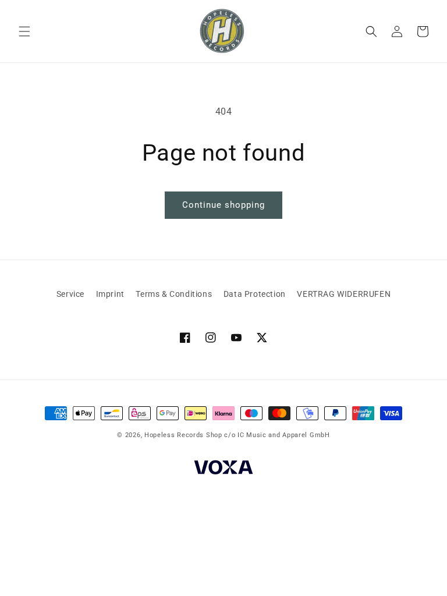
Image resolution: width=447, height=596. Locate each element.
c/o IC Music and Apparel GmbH (276, 435)
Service (70, 294)
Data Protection (255, 294)
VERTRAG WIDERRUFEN (344, 294)
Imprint (110, 294)
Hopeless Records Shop (183, 435)
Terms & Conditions (174, 294)
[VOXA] (223, 469)
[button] (24, 31)
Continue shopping (223, 205)
